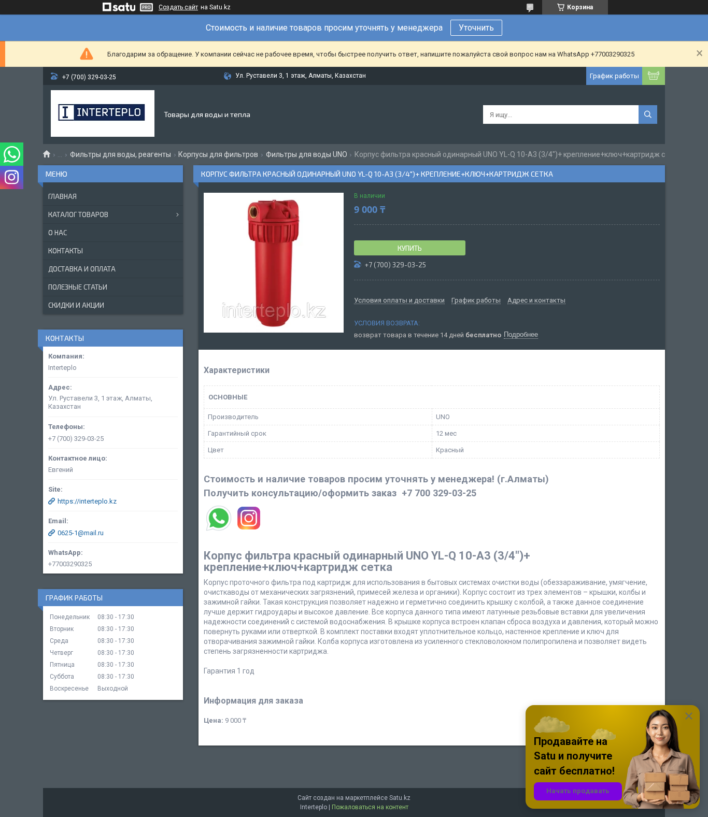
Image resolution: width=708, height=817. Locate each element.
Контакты (65, 251)
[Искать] (648, 114)
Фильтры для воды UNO (306, 154)
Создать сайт (178, 7)
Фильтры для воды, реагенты (120, 154)
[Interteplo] (102, 114)
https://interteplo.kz (87, 501)
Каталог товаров (78, 214)
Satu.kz (399, 797)
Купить (410, 248)
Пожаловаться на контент (370, 807)
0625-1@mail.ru (81, 533)
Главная (62, 196)
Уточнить (476, 28)
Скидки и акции (76, 305)
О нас (57, 232)
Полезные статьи (77, 287)
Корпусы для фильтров (218, 154)
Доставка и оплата (82, 269)
